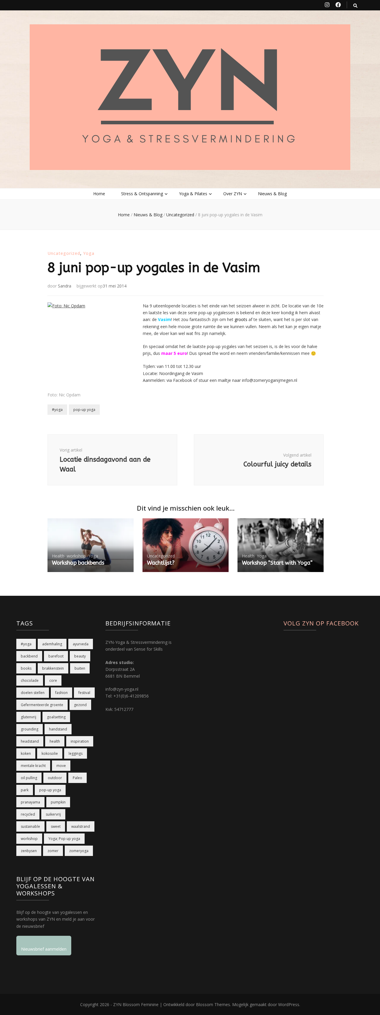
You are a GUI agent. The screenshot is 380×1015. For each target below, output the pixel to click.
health (55, 741)
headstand (30, 741)
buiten (80, 668)
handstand (58, 729)
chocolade (30, 680)
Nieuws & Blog (272, 193)
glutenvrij (28, 716)
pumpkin (58, 802)
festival (84, 692)
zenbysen (29, 850)
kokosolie (50, 753)
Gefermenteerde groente (42, 704)
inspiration (80, 741)
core (53, 680)
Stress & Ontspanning (142, 193)
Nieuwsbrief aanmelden (43, 949)
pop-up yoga (84, 409)
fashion (61, 692)
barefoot (56, 656)
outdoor (55, 777)
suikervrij (53, 814)
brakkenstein (53, 668)
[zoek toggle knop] (355, 5)
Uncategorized (64, 253)
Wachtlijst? (161, 563)
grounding (29, 729)
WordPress (288, 1004)
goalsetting (56, 716)
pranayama (30, 802)
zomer (53, 850)
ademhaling (52, 644)
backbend (29, 656)
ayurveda (80, 644)
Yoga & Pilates (193, 193)
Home (99, 193)
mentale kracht (33, 765)
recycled (28, 814)
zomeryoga (78, 850)
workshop (76, 556)
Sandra (64, 286)
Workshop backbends (78, 563)
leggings (76, 753)
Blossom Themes (213, 1004)
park (24, 789)
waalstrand (80, 826)
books (26, 668)
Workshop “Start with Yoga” (277, 563)
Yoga (88, 253)
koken (26, 753)
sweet (56, 826)
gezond (80, 704)
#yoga (57, 409)
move (61, 765)
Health (58, 556)
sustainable (30, 826)
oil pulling (29, 777)
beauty (80, 656)
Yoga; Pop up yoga (64, 838)
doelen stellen (33, 692)
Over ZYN (232, 193)
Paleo (77, 777)
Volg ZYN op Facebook (321, 623)
